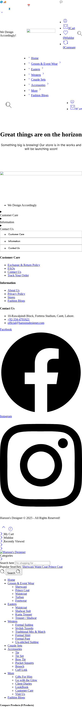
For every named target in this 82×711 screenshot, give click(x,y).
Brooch (19, 666)
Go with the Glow (26, 680)
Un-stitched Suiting (27, 642)
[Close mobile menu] (1, 548)
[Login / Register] (65, 22)
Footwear (21, 600)
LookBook (21, 687)
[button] (45, 583)
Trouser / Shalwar (26, 618)
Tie (17, 652)
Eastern (35, 69)
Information (12, 241)
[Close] (2, 534)
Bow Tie (20, 659)
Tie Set (19, 656)
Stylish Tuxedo (24, 628)
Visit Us (20, 694)
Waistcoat (21, 593)
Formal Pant (22, 638)
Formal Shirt (22, 635)
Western (36, 75)
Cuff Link (21, 669)
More (34, 90)
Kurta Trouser (23, 614)
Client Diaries (23, 683)
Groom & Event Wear (44, 63)
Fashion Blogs (39, 95)
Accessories (38, 85)
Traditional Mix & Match (30, 631)
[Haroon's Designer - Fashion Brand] (13, 552)
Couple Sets (38, 79)
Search (11, 573)
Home (35, 58)
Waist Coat (41, 566)
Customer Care (14, 234)
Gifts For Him (23, 676)
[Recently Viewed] (10, 530)
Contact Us (12, 248)
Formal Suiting (24, 624)
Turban (19, 597)
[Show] (2, 13)
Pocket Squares (24, 662)
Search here (7, 563)
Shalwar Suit (23, 611)
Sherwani (28, 566)
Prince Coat (55, 566)
